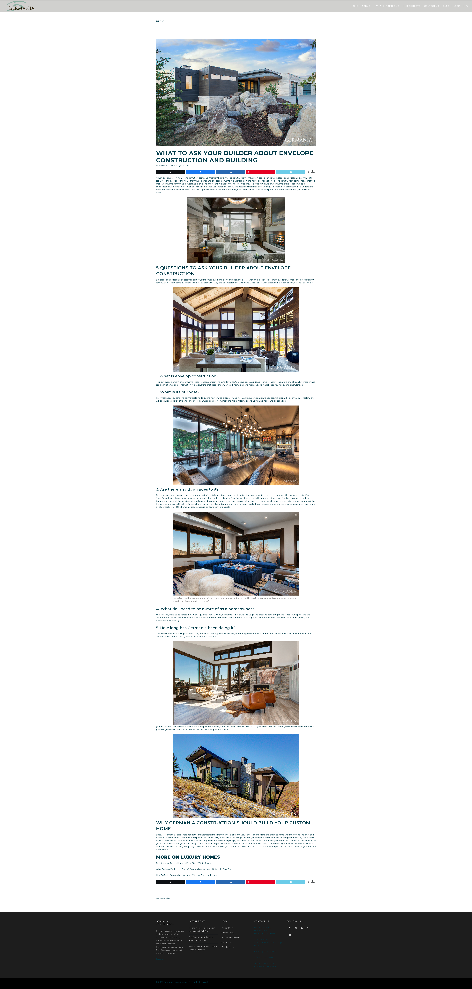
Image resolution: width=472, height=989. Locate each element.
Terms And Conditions (230, 937)
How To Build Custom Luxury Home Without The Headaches (186, 875)
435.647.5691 (267, 957)
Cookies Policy (227, 933)
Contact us (210, 846)
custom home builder (163, 898)
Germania (161, 634)
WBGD (253, 727)
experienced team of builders (271, 280)
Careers (159, 959)
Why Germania (227, 947)
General (172, 165)
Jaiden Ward (162, 165)
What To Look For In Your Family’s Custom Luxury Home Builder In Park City (193, 869)
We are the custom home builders (250, 843)
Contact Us (226, 942)
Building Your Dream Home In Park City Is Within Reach (183, 863)
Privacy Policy (227, 928)
